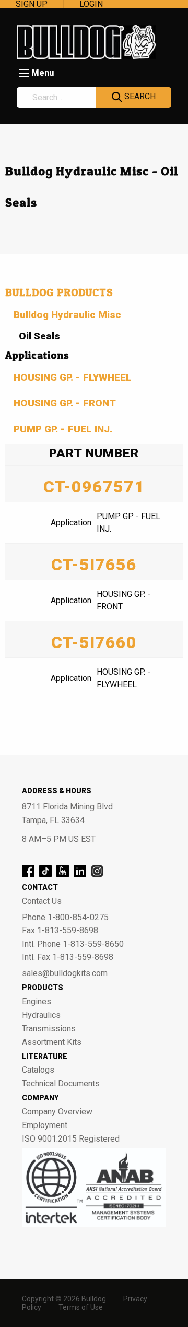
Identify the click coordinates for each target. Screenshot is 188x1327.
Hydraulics (41, 1015)
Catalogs (38, 1070)
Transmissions (49, 1029)
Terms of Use (80, 1307)
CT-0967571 (94, 487)
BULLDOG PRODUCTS (59, 292)
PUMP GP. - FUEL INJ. (63, 429)
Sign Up (32, 4)
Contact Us (42, 901)
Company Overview (57, 1112)
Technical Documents (61, 1083)
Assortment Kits (51, 1042)
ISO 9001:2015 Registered (71, 1139)
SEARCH (139, 96)
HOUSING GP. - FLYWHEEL (73, 377)
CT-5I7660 (94, 642)
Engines (36, 1001)
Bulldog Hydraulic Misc (67, 315)
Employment (44, 1125)
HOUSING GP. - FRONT (65, 403)
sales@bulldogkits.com (65, 973)
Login (91, 4)
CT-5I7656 (94, 564)
